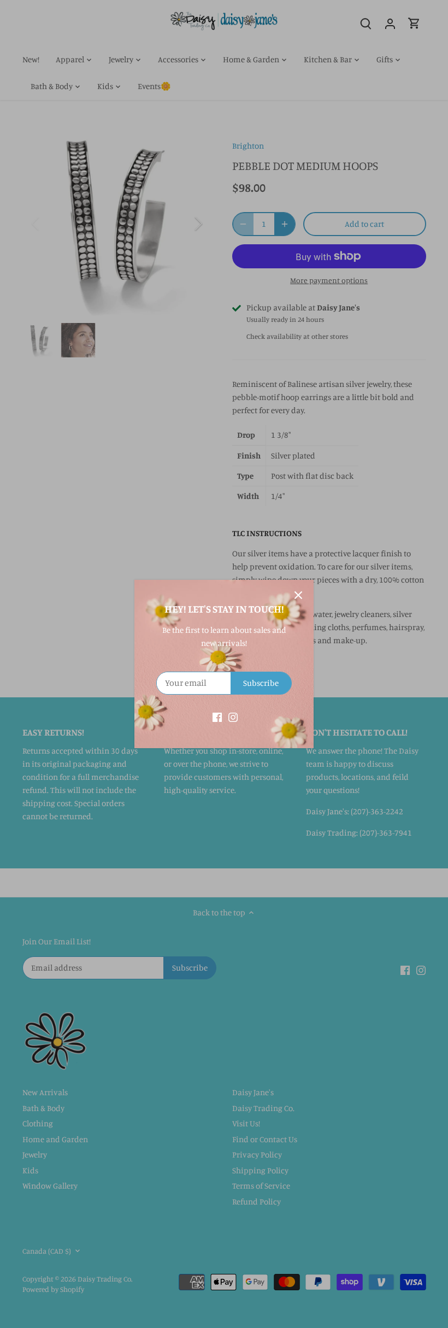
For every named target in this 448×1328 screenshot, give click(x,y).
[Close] (298, 595)
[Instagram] (233, 716)
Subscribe (261, 683)
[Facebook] (217, 716)
